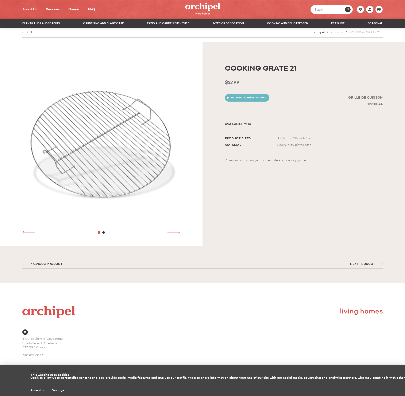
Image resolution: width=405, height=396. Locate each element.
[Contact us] (360, 9)
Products (337, 32)
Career (74, 9)
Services (53, 9)
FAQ (91, 9)
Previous (28, 232)
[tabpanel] (101, 144)
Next (173, 232)
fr (379, 9)
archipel (319, 32)
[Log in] (369, 9)
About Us (30, 9)
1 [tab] (99, 232)
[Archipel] (202, 9)
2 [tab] (103, 232)
